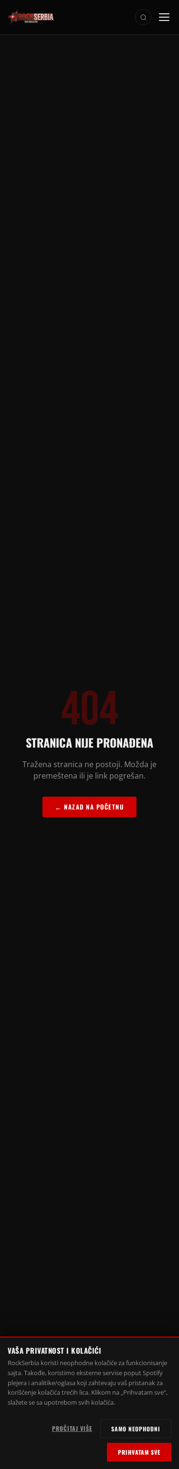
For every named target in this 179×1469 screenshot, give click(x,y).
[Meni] (164, 17)
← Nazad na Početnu (89, 806)
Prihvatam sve (139, 1452)
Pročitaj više (72, 1428)
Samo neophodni (135, 1429)
